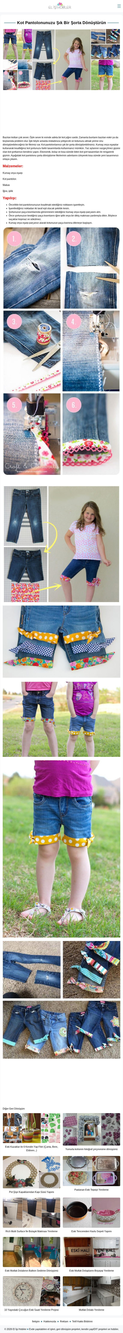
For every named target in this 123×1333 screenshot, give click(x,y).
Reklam (64, 1321)
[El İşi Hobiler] (60, 8)
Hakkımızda (50, 1321)
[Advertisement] (61, 112)
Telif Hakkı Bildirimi (82, 1321)
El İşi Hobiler (19, 1329)
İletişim (36, 1321)
